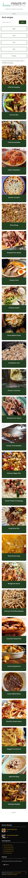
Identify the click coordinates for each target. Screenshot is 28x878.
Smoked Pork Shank (14, 418)
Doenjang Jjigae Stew (9, 849)
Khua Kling (14, 225)
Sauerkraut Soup (14, 556)
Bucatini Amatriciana (14, 721)
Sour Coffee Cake (8, 853)
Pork (14, 35)
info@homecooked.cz (12, 874)
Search (22, 22)
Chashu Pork (14, 280)
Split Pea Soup (14, 776)
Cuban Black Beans (14, 694)
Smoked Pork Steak (14, 253)
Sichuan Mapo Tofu (14, 473)
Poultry (14, 56)
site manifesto (17, 873)
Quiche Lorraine (14, 197)
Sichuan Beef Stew (12, 829)
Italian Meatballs (14, 170)
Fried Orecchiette (14, 142)
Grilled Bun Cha (14, 363)
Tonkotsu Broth (14, 308)
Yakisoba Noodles (14, 804)
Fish (14, 42)
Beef (14, 29)
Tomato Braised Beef (12, 835)
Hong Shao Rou (14, 528)
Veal (14, 49)
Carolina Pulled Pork (14, 639)
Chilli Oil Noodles (14, 87)
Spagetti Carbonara (14, 749)
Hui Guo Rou (14, 115)
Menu (14, 13)
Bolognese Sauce (14, 583)
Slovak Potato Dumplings (14, 501)
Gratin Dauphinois (14, 666)
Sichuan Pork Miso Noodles (14, 611)
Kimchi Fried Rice (14, 390)
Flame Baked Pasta (14, 335)
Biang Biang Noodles (9, 851)
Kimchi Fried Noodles (14, 446)
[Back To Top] (25, 873)
